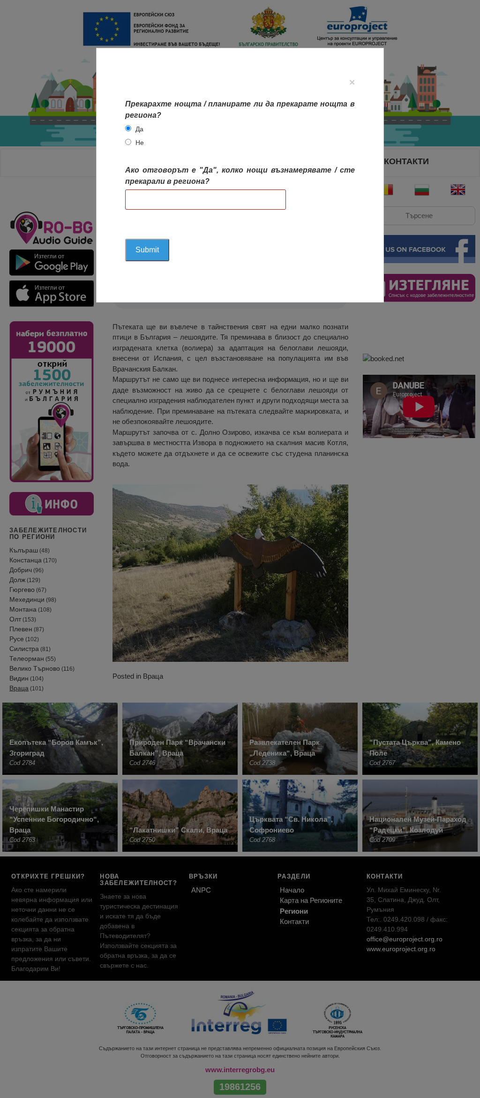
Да (139, 129)
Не (139, 142)
